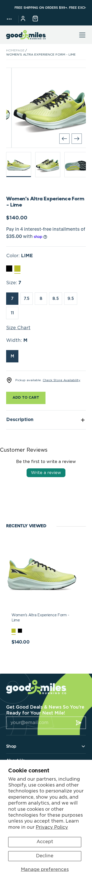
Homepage (15, 50)
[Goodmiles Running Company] (26, 35)
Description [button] (19, 419)
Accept (45, 842)
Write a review (46, 473)
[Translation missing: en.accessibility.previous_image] (64, 138)
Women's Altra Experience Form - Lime (40, 617)
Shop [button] (11, 746)
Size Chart (18, 328)
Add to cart (26, 397)
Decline (44, 856)
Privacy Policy (52, 827)
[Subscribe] (79, 723)
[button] (9, 19)
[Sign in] (23, 19)
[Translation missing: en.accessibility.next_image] (77, 138)
